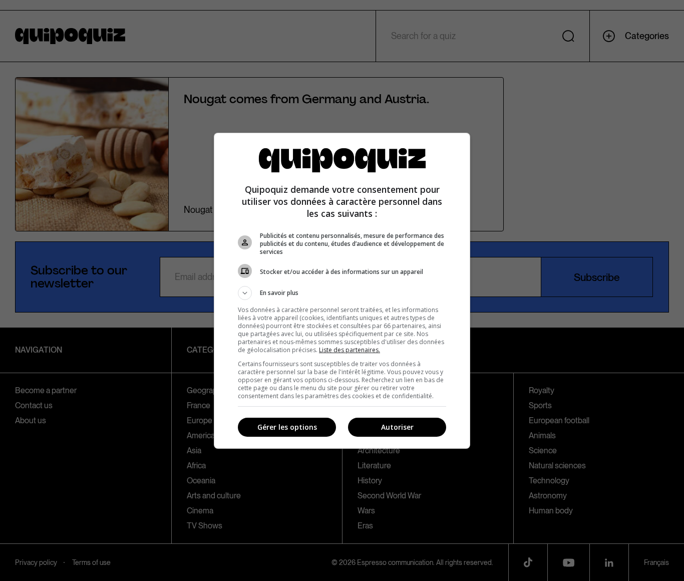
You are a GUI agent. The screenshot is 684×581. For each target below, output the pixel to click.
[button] (342, 293)
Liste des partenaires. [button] (349, 350)
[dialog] (342, 291)
